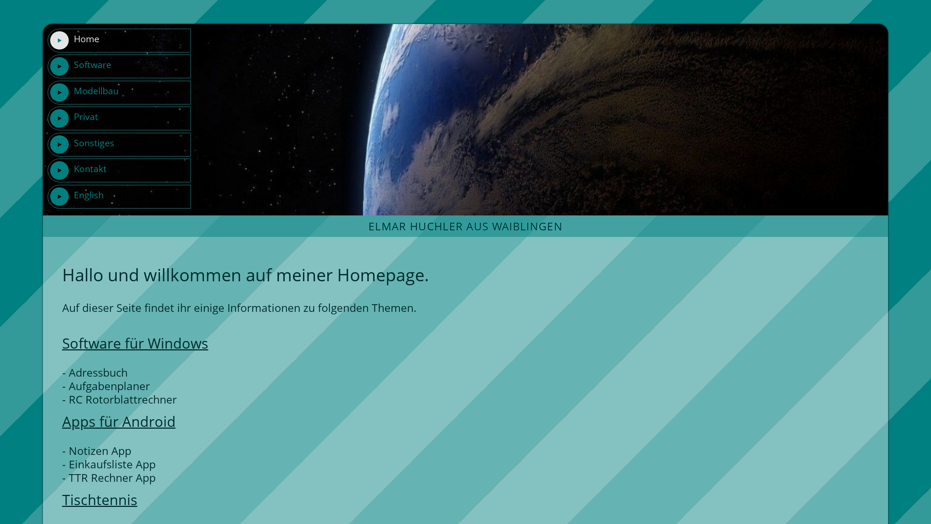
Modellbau (96, 90)
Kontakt (90, 168)
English (89, 194)
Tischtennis (99, 499)
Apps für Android (119, 421)
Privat (86, 116)
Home (86, 38)
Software (92, 64)
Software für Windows (135, 343)
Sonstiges (94, 142)
